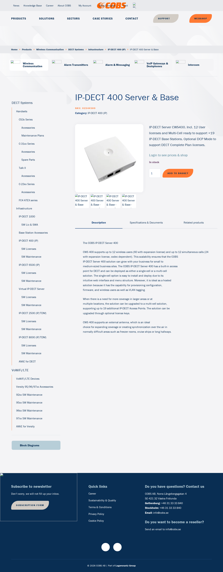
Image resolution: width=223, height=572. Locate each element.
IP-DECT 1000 (27, 216)
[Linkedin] (117, 547)
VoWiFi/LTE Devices (27, 378)
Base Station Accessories (33, 232)
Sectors (73, 18)
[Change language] (134, 5)
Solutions (46, 18)
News (16, 5)
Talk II (22, 168)
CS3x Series (26, 119)
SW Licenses (28, 248)
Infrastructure (95, 49)
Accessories (28, 127)
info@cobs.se (160, 512)
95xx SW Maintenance (29, 402)
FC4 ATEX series (28, 200)
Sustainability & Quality (102, 500)
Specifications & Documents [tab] (146, 222)
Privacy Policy (96, 514)
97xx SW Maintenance (29, 418)
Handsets (21, 111)
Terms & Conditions (100, 507)
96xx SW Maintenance (29, 410)
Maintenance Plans (32, 135)
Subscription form (30, 505)
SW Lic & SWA (29, 224)
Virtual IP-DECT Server (31, 289)
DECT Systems (76, 49)
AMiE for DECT (27, 361)
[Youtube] (105, 547)
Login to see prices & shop (168, 155)
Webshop (200, 18)
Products (18, 18)
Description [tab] (99, 222)
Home (14, 49)
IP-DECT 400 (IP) (116, 49)
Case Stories (103, 18)
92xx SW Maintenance (29, 394)
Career (49, 5)
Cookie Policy (96, 520)
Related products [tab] (194, 222)
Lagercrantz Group (126, 565)
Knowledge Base (33, 5)
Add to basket (178, 173)
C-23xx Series (26, 184)
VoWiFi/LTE (20, 370)
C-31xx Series (26, 143)
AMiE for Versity (25, 426)
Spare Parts (28, 159)
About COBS (64, 5)
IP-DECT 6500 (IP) (29, 265)
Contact (131, 18)
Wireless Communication (50, 49)
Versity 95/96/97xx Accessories (34, 386)
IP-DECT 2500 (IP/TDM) (32, 313)
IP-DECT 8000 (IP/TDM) (32, 337)
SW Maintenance (31, 256)
